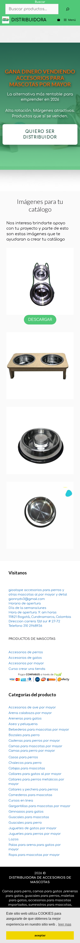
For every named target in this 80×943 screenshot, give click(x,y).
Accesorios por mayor (26, 663)
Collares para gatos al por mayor (35, 774)
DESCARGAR (40, 319)
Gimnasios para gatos (26, 811)
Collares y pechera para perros (33, 789)
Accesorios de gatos (25, 658)
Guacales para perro (25, 823)
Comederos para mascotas (30, 795)
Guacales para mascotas (29, 817)
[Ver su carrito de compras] (58, 20)
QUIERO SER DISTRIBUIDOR (40, 134)
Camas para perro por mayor (32, 751)
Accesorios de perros (26, 652)
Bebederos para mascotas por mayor (39, 729)
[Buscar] (68, 9)
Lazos (14, 839)
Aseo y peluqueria (23, 724)
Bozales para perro (24, 735)
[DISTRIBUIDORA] (6, 20)
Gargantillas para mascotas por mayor (39, 806)
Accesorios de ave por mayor (32, 707)
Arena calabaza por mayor (30, 713)
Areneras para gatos (25, 718)
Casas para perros (23, 757)
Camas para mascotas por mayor (35, 746)
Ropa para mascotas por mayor (34, 855)
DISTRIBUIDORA (28, 19)
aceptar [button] (40, 935)
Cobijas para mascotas (27, 768)
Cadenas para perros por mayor (34, 741)
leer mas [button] (64, 924)
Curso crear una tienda (27, 669)
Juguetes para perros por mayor (35, 834)
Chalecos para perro (25, 763)
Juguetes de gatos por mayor (33, 828)
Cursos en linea (21, 800)
